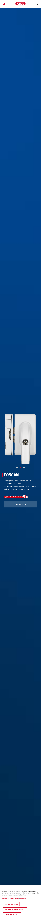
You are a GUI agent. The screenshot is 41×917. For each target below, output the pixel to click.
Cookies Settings (11, 904)
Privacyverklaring (13, 898)
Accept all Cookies (12, 914)
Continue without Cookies (15, 909)
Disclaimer (23, 898)
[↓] (24, 467)
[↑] (17, 467)
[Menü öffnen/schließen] (37, 4)
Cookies (4, 898)
